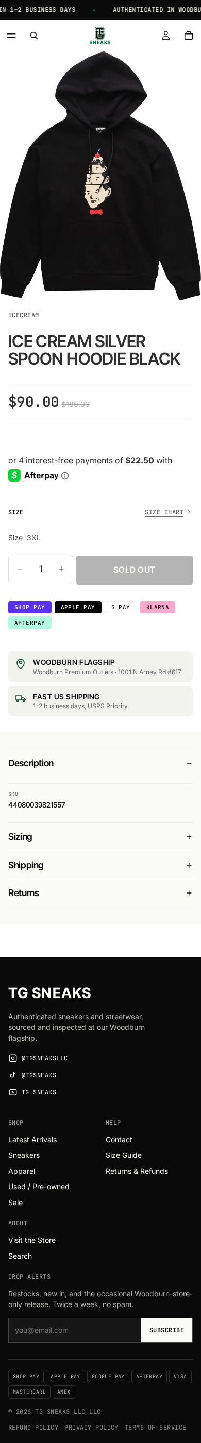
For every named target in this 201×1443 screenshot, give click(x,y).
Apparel (21, 1170)
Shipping (26, 865)
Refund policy (33, 1427)
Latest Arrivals (32, 1139)
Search (20, 1255)
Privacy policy (91, 1427)
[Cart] (188, 35)
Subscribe (166, 1330)
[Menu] (11, 35)
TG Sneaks (49, 993)
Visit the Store (32, 1239)
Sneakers (24, 1154)
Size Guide (124, 1154)
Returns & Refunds (137, 1170)
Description (31, 763)
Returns (23, 892)
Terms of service (156, 1427)
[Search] (34, 35)
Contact (119, 1139)
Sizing (20, 836)
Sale (15, 1202)
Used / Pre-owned (39, 1186)
